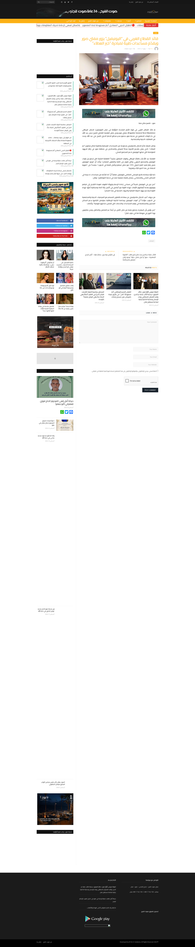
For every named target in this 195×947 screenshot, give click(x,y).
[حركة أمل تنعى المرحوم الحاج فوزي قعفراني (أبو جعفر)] (55, 387)
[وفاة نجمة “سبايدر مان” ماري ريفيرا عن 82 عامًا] (64, 299)
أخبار (129, 20)
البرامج (139, 20)
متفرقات (107, 20)
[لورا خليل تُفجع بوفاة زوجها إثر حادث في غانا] (45, 278)
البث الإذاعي (70, 20)
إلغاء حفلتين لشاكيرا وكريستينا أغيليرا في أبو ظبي (66, 287)
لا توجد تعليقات (128, 48)
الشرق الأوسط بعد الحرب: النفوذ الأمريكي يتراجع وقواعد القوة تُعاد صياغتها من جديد (58, 85)
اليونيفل (151, 241)
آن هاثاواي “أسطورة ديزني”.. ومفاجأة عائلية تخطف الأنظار (46, 264)
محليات (119, 20)
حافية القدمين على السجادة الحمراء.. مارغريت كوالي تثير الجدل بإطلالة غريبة (64, 266)
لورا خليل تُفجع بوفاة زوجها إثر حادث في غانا (47, 286)
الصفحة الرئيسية (151, 20)
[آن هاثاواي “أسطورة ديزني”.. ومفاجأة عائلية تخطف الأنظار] (45, 255)
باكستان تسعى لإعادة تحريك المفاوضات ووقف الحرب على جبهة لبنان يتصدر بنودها (90, 25)
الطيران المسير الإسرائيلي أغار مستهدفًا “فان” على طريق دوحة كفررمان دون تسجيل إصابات (119, 294)
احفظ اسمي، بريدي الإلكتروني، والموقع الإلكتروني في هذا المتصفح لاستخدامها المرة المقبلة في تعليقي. (124, 371)
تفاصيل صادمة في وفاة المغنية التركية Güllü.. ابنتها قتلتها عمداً (46, 308)
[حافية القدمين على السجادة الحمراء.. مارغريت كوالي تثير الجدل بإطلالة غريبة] (64, 255)
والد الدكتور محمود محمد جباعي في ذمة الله (46, 437)
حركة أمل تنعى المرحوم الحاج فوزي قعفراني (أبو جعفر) (56, 402)
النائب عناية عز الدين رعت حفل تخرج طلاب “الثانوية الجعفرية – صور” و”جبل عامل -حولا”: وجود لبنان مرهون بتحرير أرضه (139, 257)
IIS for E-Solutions (135, 942)
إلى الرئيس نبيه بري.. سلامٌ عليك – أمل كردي (100, 254)
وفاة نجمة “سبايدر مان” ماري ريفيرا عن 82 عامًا (65, 307)
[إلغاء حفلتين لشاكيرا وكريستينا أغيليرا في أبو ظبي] (64, 278)
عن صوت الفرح (139, 2)
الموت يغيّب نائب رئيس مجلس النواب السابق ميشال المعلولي (53, 783)
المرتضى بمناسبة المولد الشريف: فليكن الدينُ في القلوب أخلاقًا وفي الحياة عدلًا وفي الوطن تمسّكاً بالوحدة (92, 295)
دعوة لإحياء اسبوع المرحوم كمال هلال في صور (46, 423)
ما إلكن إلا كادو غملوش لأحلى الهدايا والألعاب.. (101, 907)
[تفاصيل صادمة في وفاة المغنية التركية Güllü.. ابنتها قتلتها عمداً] (45, 299)
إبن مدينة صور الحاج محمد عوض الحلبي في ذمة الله (46, 610)
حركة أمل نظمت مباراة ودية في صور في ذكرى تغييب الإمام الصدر (58, 162)
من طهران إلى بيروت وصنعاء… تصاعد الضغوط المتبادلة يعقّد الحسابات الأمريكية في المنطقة (58, 140)
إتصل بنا (131, 2)
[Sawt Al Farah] (152, 11)
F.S (151, 48)
